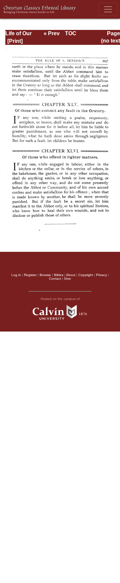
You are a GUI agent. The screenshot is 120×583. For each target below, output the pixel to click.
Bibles (58, 275)
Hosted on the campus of (60, 299)
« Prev (52, 33)
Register (30, 275)
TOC (70, 33)
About (70, 275)
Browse (45, 275)
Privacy (101, 275)
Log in (16, 275)
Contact (55, 278)
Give (67, 278)
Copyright (85, 275)
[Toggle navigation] (108, 9)
